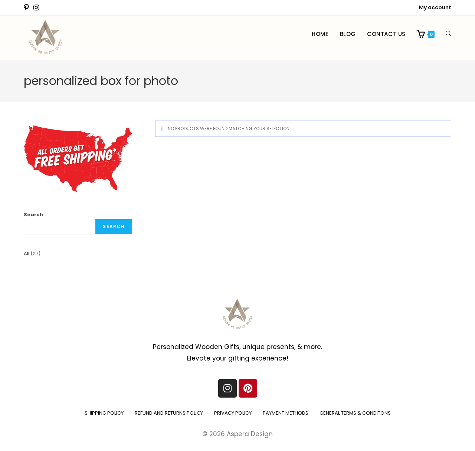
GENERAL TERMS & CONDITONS (355, 413)
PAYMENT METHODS (285, 413)
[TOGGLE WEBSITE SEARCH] (448, 34)
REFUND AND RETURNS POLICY (169, 413)
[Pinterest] (248, 388)
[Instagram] (227, 388)
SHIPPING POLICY (104, 413)
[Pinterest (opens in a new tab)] (27, 7)
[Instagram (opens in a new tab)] (36, 7)
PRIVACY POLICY (233, 413)
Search (33, 214)
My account (435, 7)
